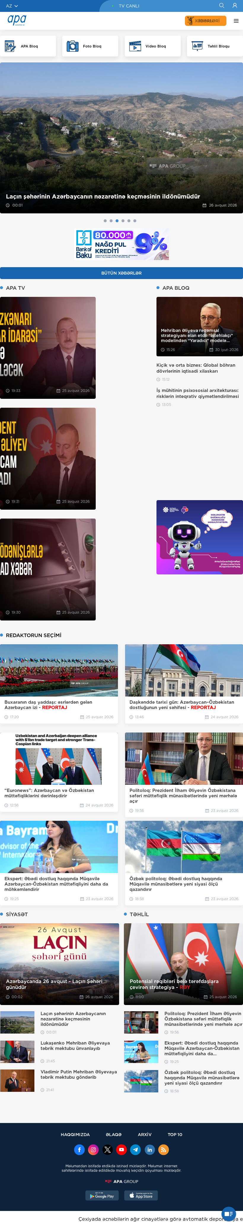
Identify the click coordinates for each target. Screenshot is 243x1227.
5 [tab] (128, 220)
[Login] (235, 6)
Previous (8, 138)
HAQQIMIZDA (75, 1134)
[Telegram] (135, 1150)
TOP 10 (175, 1134)
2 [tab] (111, 220)
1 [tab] (105, 220)
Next (235, 138)
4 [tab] (123, 220)
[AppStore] (141, 1196)
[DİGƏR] (235, 21)
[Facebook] (79, 1150)
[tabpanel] (121, 137)
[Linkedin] (149, 1150)
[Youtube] (121, 1150)
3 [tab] (117, 220)
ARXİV (145, 1134)
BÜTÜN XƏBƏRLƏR (121, 273)
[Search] (221, 6)
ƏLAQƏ (114, 1134)
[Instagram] (93, 1150)
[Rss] (163, 1150)
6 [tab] (134, 220)
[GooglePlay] (102, 1196)
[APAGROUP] (121, 1181)
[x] (107, 1150)
